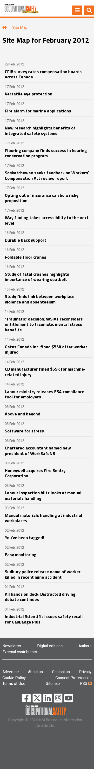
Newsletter (11, 646)
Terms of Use (13, 683)
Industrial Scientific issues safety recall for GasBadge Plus (44, 619)
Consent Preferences (73, 678)
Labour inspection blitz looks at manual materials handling (43, 495)
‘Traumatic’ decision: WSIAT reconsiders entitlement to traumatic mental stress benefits (44, 324)
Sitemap (53, 683)
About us (35, 672)
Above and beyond (22, 414)
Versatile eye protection (28, 94)
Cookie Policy (14, 678)
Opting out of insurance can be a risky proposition (41, 198)
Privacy (85, 672)
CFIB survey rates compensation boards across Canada (43, 74)
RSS (84, 683)
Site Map (19, 27)
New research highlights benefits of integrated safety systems (40, 131)
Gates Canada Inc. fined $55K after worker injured (46, 349)
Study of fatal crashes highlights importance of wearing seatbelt (37, 277)
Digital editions (50, 646)
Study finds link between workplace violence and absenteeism (39, 299)
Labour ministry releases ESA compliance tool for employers (44, 394)
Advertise (10, 672)
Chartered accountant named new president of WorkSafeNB (38, 451)
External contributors (19, 652)
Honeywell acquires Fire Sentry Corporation (35, 473)
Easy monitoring (20, 554)
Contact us (61, 672)
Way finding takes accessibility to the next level (47, 220)
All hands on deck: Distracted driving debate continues (40, 597)
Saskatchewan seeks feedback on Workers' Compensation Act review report (47, 175)
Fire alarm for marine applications (38, 111)
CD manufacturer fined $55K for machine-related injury (45, 372)
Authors (85, 646)
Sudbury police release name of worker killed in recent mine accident (43, 574)
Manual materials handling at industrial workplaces (43, 518)
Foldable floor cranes (25, 257)
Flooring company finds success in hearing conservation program (46, 153)
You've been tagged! (24, 537)
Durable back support (25, 240)
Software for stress (24, 431)
